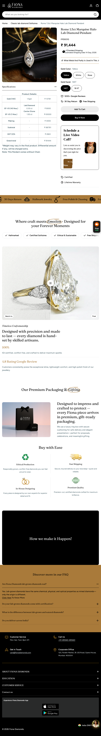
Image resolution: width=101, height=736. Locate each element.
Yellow (66, 75)
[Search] (95, 14)
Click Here (6, 598)
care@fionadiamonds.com (20, 652)
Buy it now (80, 118)
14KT (66, 88)
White (78, 75)
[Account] (91, 5)
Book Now (68, 164)
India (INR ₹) (87, 725)
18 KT (76, 88)
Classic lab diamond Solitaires (24, 23)
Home (4, 23)
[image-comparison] (50, 283)
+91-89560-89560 (66, 640)
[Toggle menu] (3, 5)
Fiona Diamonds (16, 729)
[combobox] (50, 14)
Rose (90, 75)
